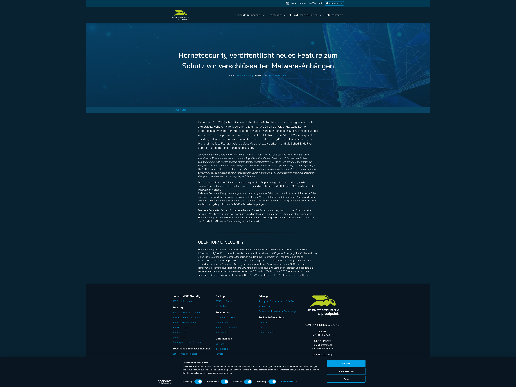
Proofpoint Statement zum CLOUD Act (278, 301)
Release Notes (223, 332)
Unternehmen (333, 15)
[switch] (224, 381)
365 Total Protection (183, 301)
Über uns (220, 343)
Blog (184, 109)
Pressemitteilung (278, 75)
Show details (287, 382)
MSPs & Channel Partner (303, 15)
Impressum (264, 306)
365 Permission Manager (185, 353)
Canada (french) (267, 332)
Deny (346, 379)
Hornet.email (179, 337)
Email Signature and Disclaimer (188, 342)
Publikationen (222, 322)
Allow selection (346, 371)
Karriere (219, 353)
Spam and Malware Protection (187, 312)
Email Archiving (180, 332)
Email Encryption (181, 327)
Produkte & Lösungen (248, 15)
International (222, 348)
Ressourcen (275, 15)
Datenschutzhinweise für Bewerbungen (278, 311)
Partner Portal (335, 3)
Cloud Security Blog (225, 317)
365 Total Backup (224, 301)
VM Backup (221, 306)
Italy (261, 327)
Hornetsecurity (245, 75)
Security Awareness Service (186, 322)
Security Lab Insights (226, 327)
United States (265, 322)
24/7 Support (315, 3)
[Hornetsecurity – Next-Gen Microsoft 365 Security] (180, 15)
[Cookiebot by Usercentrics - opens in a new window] (164, 382)
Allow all (346, 363)
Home (176, 109)
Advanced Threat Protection (186, 317)
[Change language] (291, 3)
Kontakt (303, 3)
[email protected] (322, 344)
